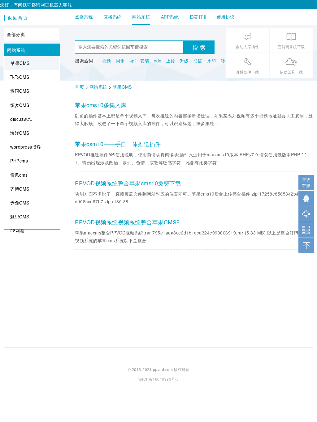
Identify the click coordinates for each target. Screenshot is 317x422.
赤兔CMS (19, 203)
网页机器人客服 (56, 5)
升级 (184, 60)
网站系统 (141, 17)
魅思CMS (19, 216)
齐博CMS (19, 189)
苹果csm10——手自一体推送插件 (118, 144)
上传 (170, 60)
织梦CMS (19, 105)
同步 (120, 60)
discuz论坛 (21, 119)
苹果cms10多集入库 (101, 105)
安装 (144, 60)
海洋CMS (19, 133)
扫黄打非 (198, 17)
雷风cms (19, 175)
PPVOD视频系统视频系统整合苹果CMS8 (127, 222)
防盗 (197, 60)
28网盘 (17, 230)
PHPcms (19, 161)
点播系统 (84, 17)
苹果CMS (20, 63)
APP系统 (170, 17)
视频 (106, 60)
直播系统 (113, 17)
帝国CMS (19, 91)
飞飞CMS (19, 77)
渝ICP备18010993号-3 (158, 379)
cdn (158, 60)
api (132, 60)
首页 (79, 87)
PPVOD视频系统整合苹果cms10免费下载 (128, 183)
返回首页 (17, 17)
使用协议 (226, 17)
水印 (211, 60)
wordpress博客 (25, 147)
